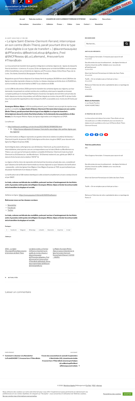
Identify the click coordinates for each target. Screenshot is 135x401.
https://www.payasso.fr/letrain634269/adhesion (38, 195)
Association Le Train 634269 (21, 6)
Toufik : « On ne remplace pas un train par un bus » (101, 79)
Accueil (22, 19)
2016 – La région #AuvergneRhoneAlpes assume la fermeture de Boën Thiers (15, 251)
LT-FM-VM (24, 38)
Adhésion (49, 24)
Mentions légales (69, 385)
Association (37, 24)
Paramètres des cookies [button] (112, 394)
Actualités (93, 19)
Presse (59, 24)
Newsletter (99, 24)
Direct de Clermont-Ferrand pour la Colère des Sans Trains (104, 73)
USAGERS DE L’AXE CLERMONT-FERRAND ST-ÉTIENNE (66, 19)
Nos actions (106, 19)
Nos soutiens (24, 24)
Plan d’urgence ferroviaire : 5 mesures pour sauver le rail (104, 57)
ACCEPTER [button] (127, 394)
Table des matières (35, 19)
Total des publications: (93, 145)
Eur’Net (88, 385)
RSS (94, 385)
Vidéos (69, 24)
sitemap (99, 385)
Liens (78, 24)
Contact (87, 24)
